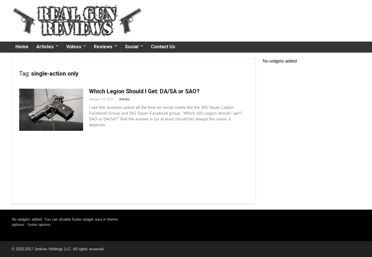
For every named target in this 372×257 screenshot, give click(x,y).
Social (131, 46)
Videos (73, 46)
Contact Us (163, 46)
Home (21, 46)
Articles (45, 46)
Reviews (103, 46)
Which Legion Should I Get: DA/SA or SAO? (144, 91)
